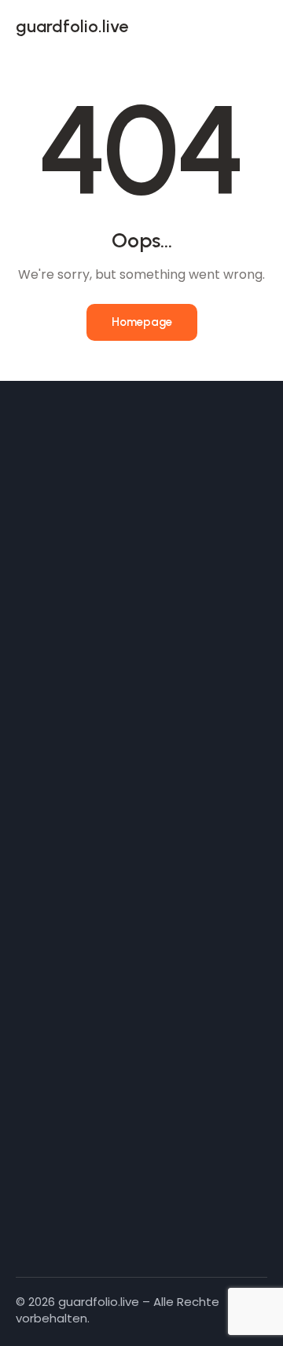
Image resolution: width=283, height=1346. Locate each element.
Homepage (142, 322)
